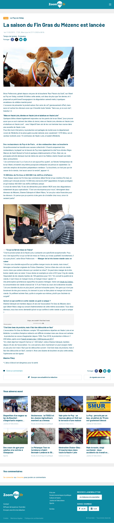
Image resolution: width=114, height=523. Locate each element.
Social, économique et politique (60, 495)
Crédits (5, 518)
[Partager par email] (20, 39)
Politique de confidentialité (34, 518)
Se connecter (8, 477)
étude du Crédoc (66, 282)
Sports (51, 503)
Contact (6, 504)
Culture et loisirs (55, 498)
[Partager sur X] (16, 39)
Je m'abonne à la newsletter (89, 497)
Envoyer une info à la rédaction (14, 510)
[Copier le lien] (25, 39)
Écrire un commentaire (15, 371)
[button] (110, 4)
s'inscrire (19, 477)
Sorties (51, 509)
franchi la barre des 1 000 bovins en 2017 (37, 339)
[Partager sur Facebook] (12, 39)
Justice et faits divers (56, 500)
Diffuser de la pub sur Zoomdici (14, 507)
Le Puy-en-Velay (17, 18)
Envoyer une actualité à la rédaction (44, 377)
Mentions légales (16, 518)
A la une (52, 492)
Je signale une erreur (97, 377)
